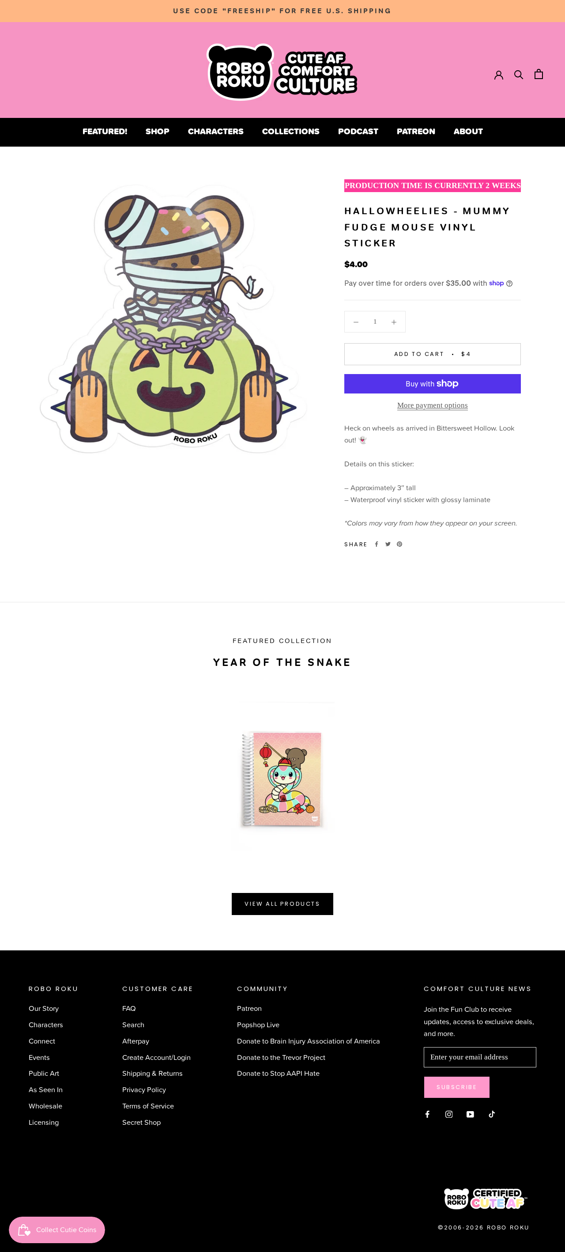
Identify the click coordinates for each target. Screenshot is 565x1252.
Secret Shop (141, 1122)
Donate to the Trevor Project (281, 1057)
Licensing (44, 1122)
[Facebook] (376, 544)
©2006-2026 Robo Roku (484, 1227)
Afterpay (135, 1041)
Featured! (105, 131)
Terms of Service (148, 1106)
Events (39, 1057)
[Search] (519, 74)
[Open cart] (539, 74)
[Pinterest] (399, 544)
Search (133, 1024)
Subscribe (457, 1087)
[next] (537, 769)
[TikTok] (492, 1113)
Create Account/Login (156, 1057)
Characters (216, 131)
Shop (158, 131)
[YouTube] (470, 1113)
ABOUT (468, 131)
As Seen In (46, 1089)
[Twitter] (388, 544)
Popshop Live (258, 1024)
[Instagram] (449, 1113)
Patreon (416, 131)
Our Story (44, 1008)
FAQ (129, 1008)
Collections (291, 131)
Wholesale (45, 1106)
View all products (282, 904)
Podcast (358, 131)
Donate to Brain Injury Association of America (308, 1041)
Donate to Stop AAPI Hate (278, 1073)
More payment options (432, 405)
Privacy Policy (144, 1089)
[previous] (28, 769)
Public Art (44, 1073)
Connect (42, 1041)
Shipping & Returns (152, 1073)
